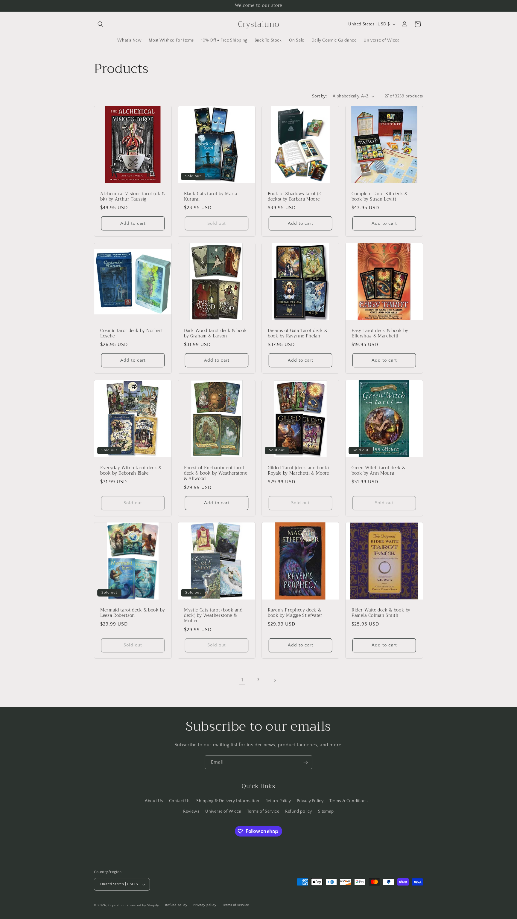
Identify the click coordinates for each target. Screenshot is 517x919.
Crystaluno (117, 905)
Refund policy (298, 811)
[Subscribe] (305, 762)
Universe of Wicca (223, 811)
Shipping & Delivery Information (227, 801)
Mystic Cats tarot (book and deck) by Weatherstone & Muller (213, 616)
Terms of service (235, 905)
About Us (154, 801)
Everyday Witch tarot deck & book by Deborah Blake (131, 470)
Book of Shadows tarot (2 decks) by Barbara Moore (294, 196)
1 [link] (242, 680)
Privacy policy (204, 905)
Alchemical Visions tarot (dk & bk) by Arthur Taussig (132, 196)
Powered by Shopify (143, 905)
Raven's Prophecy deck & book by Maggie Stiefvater (295, 613)
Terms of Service (263, 811)
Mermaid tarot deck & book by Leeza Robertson (132, 613)
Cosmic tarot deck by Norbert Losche (131, 333)
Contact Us (180, 801)
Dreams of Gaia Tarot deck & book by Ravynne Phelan (298, 333)
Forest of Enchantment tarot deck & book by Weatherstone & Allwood (215, 473)
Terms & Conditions (348, 801)
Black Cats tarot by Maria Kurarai (210, 196)
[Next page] (274, 680)
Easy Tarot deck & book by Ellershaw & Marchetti (380, 333)
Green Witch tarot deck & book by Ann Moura (378, 470)
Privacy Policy (310, 801)
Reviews (191, 811)
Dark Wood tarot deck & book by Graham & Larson (215, 333)
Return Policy (278, 801)
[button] (100, 24)
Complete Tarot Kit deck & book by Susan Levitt (380, 196)
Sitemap (326, 811)
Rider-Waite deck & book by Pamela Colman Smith (381, 613)
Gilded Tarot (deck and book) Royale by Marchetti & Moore (298, 470)
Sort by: (319, 96)
